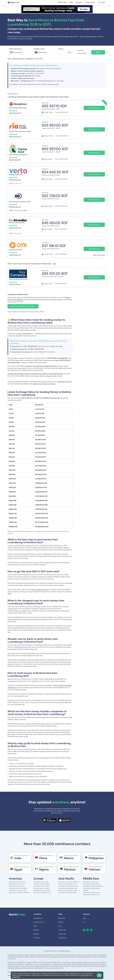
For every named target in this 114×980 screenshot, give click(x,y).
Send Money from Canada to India (17, 890)
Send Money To (38, 918)
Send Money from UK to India (41, 882)
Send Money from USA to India (16, 886)
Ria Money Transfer (18, 349)
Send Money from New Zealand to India (68, 886)
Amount (60, 49)
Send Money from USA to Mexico (17, 882)
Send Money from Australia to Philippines (68, 882)
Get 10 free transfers (99, 255)
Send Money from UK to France (41, 886)
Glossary (61, 922)
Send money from (18, 59)
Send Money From (39, 922)
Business (79, 2)
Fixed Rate (81, 50)
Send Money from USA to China (17, 884)
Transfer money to (39, 49)
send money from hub (64, 382)
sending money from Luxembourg (44, 384)
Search (98, 52)
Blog (84, 918)
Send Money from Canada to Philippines (19, 892)
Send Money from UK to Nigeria (41, 884)
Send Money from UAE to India (91, 882)
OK (99, 975)
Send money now (94, 108)
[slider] (13, 110)
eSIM (71, 2)
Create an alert (90, 2)
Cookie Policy (16, 977)
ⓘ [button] (19, 80)
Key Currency (26, 352)
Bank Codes (61, 918)
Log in (103, 2)
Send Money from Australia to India (67, 884)
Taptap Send (16, 352)
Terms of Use (62, 930)
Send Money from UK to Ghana (41, 888)
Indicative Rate (82, 53)
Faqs (59, 926)
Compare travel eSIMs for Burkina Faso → (23, 306)
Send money (62, 2)
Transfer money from (15, 49)
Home (9, 59)
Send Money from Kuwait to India (91, 892)
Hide (54, 264)
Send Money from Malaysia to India (67, 892)
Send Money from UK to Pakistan (42, 890)
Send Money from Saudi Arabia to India (93, 886)
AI (83, 922)
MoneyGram (16, 346)
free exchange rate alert (40, 589)
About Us (36, 934)
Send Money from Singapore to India (67, 890)
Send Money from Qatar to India (91, 894)
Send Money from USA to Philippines (18, 888)
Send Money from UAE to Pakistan (91, 884)
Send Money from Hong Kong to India (67, 888)
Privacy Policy (85, 975)
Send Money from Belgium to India (42, 892)
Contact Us (37, 938)
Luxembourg (29, 59)
